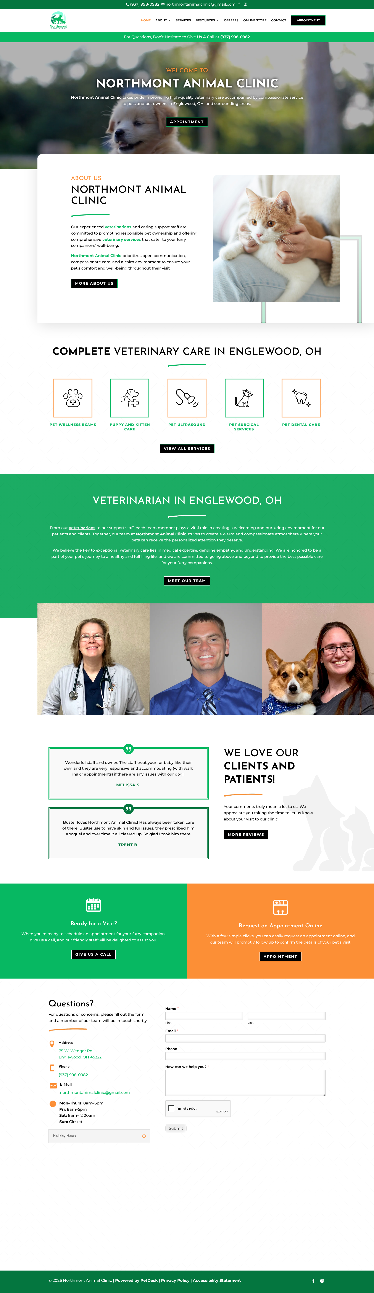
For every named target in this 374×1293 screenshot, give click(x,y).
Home (146, 20)
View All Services (187, 448)
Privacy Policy (175, 1280)
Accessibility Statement (217, 1280)
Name (172, 1009)
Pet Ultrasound (187, 425)
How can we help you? (187, 1067)
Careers (231, 20)
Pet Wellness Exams (73, 425)
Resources (205, 20)
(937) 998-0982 (235, 37)
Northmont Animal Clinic (96, 97)
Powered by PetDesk (136, 1280)
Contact (278, 20)
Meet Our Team (187, 581)
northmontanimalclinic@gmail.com (95, 1092)
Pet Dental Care (301, 425)
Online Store (254, 20)
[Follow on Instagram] (322, 1280)
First (168, 1022)
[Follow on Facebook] (313, 1280)
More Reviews (246, 834)
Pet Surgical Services (244, 427)
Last (250, 1022)
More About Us (94, 283)
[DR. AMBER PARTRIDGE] (318, 714)
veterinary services (121, 239)
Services (183, 20)
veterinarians (118, 227)
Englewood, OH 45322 (80, 1057)
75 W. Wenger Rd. (76, 1051)
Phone (171, 1049)
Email (171, 1031)
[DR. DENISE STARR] (93, 714)
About (161, 20)
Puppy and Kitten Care (130, 427)
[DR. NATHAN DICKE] (206, 714)
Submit (176, 1128)
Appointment (308, 20)
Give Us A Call (93, 954)
